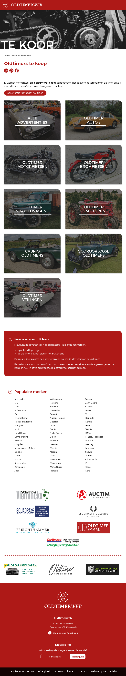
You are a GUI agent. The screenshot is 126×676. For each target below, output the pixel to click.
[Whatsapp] (11, 71)
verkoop (94, 82)
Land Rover (20, 433)
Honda (89, 425)
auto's (117, 82)
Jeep (16, 470)
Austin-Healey (57, 418)
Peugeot (19, 425)
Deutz (53, 429)
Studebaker (20, 463)
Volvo (88, 414)
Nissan (53, 452)
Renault (89, 418)
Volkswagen (56, 399)
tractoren (59, 86)
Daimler (54, 444)
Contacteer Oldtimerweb (63, 627)
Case (88, 467)
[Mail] (6, 71)
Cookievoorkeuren (64, 671)
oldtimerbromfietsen (93, 164)
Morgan (89, 448)
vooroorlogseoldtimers (93, 253)
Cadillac (54, 421)
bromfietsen (26, 86)
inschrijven (78, 656)
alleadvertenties (32, 120)
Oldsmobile (91, 459)
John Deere (91, 403)
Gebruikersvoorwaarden (21, 671)
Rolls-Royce (56, 433)
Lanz (87, 470)
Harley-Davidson (23, 421)
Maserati (54, 440)
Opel (52, 425)
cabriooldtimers (32, 253)
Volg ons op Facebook (65, 633)
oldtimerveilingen (32, 297)
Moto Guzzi (56, 467)
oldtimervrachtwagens (32, 209)
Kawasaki (19, 467)
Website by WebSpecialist (104, 671)
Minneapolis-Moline (24, 448)
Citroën (89, 406)
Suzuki (88, 452)
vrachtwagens (42, 86)
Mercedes (19, 399)
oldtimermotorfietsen (32, 164)
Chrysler (18, 444)
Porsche (54, 403)
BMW (88, 410)
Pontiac (89, 440)
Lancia (88, 421)
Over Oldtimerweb (63, 623)
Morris (17, 459)
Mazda (53, 448)
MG (16, 403)
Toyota (88, 429)
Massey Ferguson (94, 436)
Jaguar (89, 399)
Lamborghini (21, 436)
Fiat (16, 414)
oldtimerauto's (94, 120)
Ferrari (53, 414)
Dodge (18, 452)
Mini (16, 429)
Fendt (17, 455)
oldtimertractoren (93, 209)
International (21, 418)
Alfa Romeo (20, 410)
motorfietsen (11, 86)
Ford (16, 406)
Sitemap (82, 671)
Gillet (52, 455)
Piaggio (54, 470)
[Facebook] (17, 71)
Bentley (89, 444)
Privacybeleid (44, 671)
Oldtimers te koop (23, 55)
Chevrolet (55, 410)
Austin (88, 455)
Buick (53, 436)
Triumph (54, 406)
